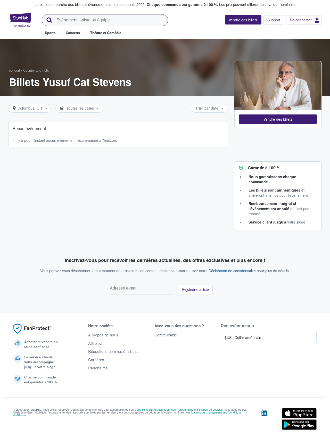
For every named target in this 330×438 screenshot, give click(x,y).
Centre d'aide (165, 335)
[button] (278, 119)
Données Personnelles (178, 409)
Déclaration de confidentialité (232, 270)
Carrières (96, 360)
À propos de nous (103, 335)
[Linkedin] (264, 420)
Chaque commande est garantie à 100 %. (182, 4)
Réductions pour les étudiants (113, 351)
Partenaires (98, 368)
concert (14, 70)
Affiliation (96, 343)
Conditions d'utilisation (149, 409)
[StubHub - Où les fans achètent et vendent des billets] (20, 20)
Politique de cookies (210, 409)
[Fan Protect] (32, 329)
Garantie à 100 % (264, 168)
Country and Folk (36, 70)
